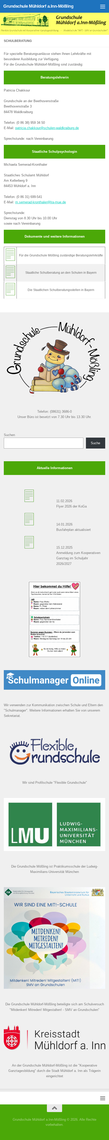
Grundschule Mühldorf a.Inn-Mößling (38, 6)
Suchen (9, 435)
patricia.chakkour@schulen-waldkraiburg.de (47, 128)
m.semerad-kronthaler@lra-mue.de (40, 202)
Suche (95, 443)
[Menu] (102, 6)
